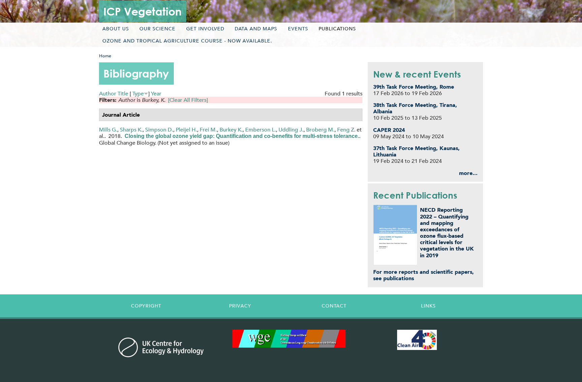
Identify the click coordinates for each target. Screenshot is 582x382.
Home (105, 56)
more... (468, 173)
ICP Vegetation (142, 11)
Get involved (205, 29)
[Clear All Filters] (188, 100)
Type (138, 93)
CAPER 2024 (389, 130)
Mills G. (108, 129)
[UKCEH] (161, 347)
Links (428, 306)
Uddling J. (291, 129)
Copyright (146, 306)
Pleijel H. (186, 129)
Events (298, 29)
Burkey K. (231, 129)
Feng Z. (346, 129)
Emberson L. (260, 129)
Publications (337, 29)
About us (115, 29)
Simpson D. (159, 129)
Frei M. (208, 129)
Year (156, 93)
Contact (334, 306)
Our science (157, 29)
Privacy (240, 306)
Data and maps (256, 29)
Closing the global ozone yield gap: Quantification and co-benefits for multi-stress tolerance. (242, 136)
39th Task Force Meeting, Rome (413, 87)
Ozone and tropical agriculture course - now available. (187, 41)
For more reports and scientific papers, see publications (423, 275)
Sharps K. (131, 129)
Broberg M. (320, 129)
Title (123, 93)
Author (107, 93)
